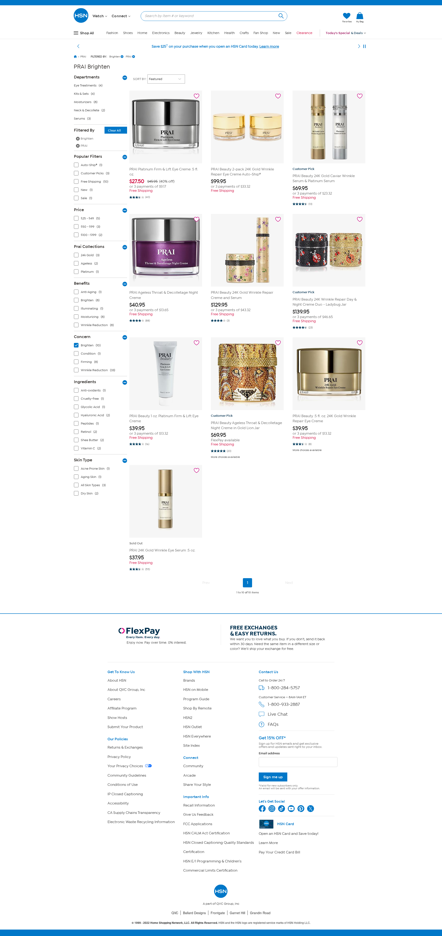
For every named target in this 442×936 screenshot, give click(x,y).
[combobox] (212, 15)
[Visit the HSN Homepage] (81, 22)
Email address (269, 753)
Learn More (268, 843)
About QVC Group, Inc (126, 690)
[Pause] (364, 46)
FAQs (273, 724)
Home (142, 33)
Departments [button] (86, 77)
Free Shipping (141, 190)
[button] (317, 17)
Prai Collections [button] (89, 246)
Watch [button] (99, 16)
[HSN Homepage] (75, 56)
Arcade (189, 775)
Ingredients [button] (85, 381)
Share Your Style (197, 785)
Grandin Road (260, 912)
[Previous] (78, 46)
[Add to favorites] (196, 96)
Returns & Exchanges (125, 747)
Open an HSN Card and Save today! (288, 834)
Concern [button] (82, 336)
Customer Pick (303, 169)
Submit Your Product (125, 727)
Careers (114, 699)
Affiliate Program (122, 708)
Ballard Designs (194, 912)
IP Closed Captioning (125, 794)
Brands (189, 680)
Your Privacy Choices (126, 766)
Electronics (160, 33)
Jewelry (196, 33)
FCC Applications (197, 824)
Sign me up (273, 777)
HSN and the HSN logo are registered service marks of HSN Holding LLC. (221, 923)
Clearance (304, 33)
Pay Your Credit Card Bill (279, 852)
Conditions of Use (123, 785)
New (276, 33)
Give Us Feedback (198, 815)
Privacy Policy (119, 757)
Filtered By (97, 130)
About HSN (117, 680)
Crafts (244, 33)
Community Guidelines (127, 775)
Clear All (114, 130)
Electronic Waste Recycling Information (141, 822)
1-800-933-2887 (284, 704)
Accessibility (118, 803)
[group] (165, 183)
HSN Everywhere (197, 736)
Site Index (191, 746)
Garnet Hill (237, 912)
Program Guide (196, 699)
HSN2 (187, 718)
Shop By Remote (197, 708)
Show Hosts (117, 718)
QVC (175, 912)
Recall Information (199, 805)
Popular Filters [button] (88, 156)
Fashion (112, 33)
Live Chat (278, 714)
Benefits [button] (82, 283)
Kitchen (213, 33)
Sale (288, 33)
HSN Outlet (192, 727)
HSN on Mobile (195, 690)
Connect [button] (120, 16)
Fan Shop (260, 33)
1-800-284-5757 (284, 687)
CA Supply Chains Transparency (134, 813)
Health (229, 33)
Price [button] (79, 209)
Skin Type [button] (83, 459)
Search (280, 15)
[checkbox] (101, 166)
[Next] (359, 46)
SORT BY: (140, 79)
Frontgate (218, 912)
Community (193, 766)
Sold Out (135, 543)
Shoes (128, 33)
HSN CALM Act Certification (206, 833)
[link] (359, 17)
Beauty (179, 33)
